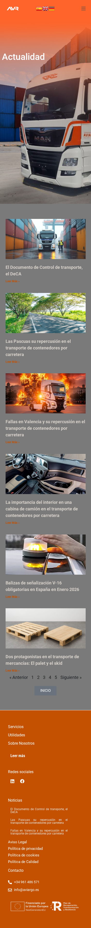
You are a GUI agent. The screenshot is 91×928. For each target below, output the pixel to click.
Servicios (16, 726)
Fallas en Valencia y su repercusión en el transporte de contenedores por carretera (45, 428)
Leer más (17, 755)
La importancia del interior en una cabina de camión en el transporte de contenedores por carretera (42, 509)
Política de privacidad (25, 848)
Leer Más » (13, 281)
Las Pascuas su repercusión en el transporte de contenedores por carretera (38, 348)
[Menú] (83, 8)
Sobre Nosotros (21, 743)
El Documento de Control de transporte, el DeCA (39, 810)
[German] (52, 8)
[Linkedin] (12, 781)
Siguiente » (71, 677)
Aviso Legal (17, 842)
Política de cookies (23, 855)
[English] (45, 8)
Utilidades (16, 735)
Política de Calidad (23, 862)
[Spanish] (39, 8)
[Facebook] (22, 781)
